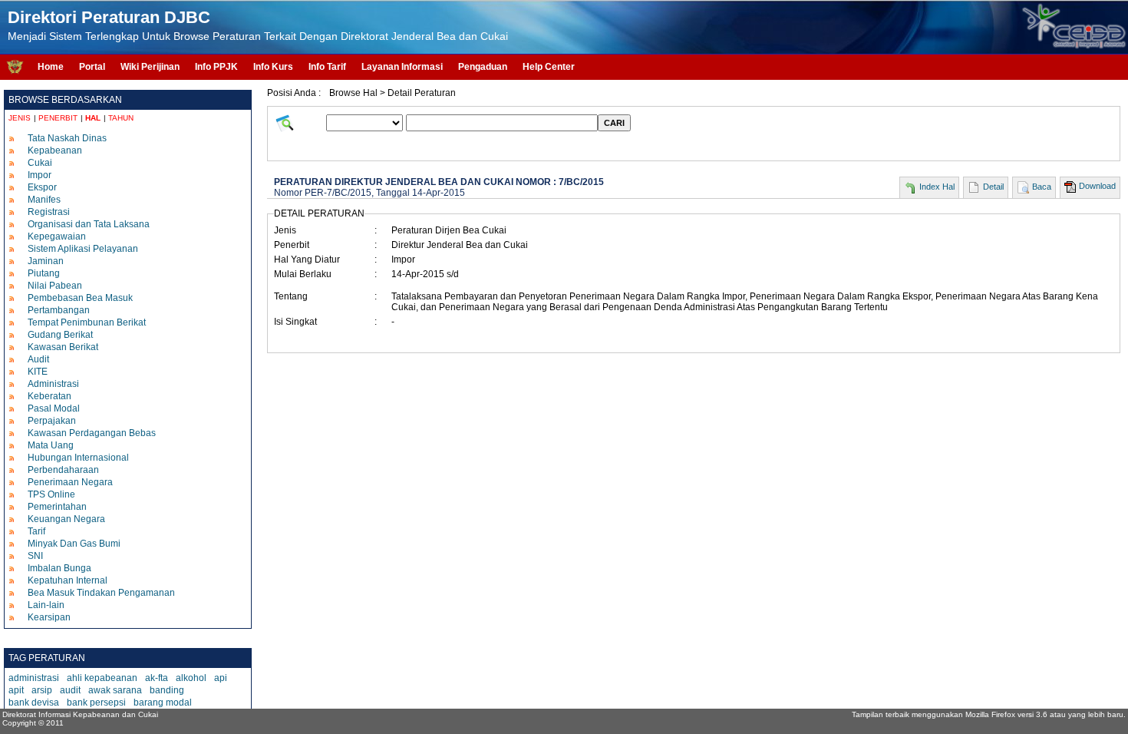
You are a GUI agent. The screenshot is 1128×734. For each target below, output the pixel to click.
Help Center (549, 66)
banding (167, 690)
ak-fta (156, 678)
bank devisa (33, 702)
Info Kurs (273, 66)
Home (51, 66)
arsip (41, 690)
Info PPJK (216, 66)
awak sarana (115, 690)
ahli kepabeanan (102, 678)
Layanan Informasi (402, 66)
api (220, 678)
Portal (92, 66)
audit (70, 690)
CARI (614, 122)
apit (16, 690)
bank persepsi (96, 702)
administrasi (33, 678)
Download (1097, 185)
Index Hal (937, 186)
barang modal (163, 702)
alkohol (191, 678)
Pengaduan (482, 66)
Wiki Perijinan (150, 66)
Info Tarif (327, 66)
